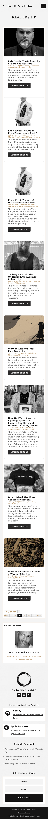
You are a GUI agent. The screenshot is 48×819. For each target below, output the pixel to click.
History (11, 578)
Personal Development (29, 137)
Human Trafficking (16, 429)
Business (23, 502)
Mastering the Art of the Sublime (20, 763)
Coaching (32, 502)
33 (24, 615)
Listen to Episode (19, 85)
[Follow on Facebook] (29, 695)
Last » (38, 615)
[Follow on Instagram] (24, 695)
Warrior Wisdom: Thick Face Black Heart (21, 350)
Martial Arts (13, 137)
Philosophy (26, 67)
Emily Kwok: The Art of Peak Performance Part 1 (22, 201)
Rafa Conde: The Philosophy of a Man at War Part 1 (24, 62)
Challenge (12, 355)
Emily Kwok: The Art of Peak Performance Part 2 (22, 131)
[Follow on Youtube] (19, 695)
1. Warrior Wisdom (28, 353)
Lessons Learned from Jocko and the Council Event (22, 758)
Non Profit (29, 429)
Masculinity (25, 66)
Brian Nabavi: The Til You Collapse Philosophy (22, 498)
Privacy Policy (24, 813)
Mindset (19, 578)
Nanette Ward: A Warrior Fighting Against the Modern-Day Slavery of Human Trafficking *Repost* (24, 422)
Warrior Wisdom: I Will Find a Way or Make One (24, 572)
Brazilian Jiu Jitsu (27, 135)
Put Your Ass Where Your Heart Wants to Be (24, 750)
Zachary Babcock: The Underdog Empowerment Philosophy (23, 277)
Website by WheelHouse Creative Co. (24, 816)
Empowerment (26, 281)
